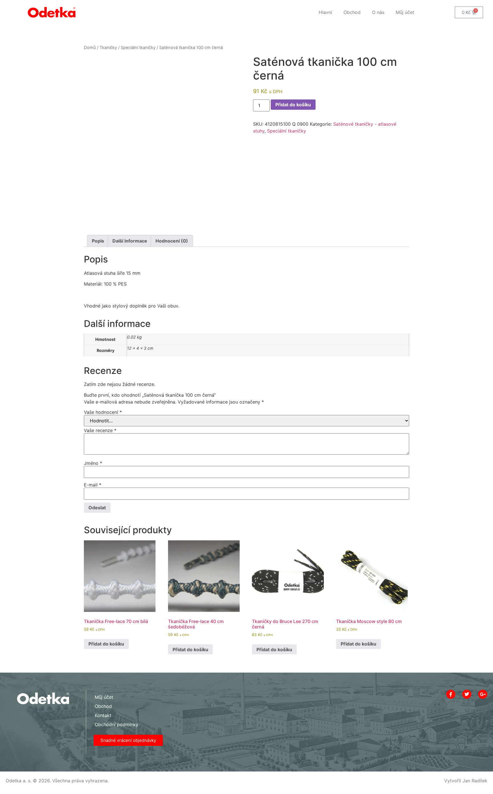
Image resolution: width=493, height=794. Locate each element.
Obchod (352, 12)
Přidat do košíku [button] (106, 644)
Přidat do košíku (293, 104)
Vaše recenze (100, 430)
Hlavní (325, 12)
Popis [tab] (98, 241)
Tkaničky (108, 47)
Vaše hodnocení (103, 412)
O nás (378, 12)
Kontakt (103, 715)
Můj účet (405, 12)
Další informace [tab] (129, 241)
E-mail (92, 484)
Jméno (93, 463)
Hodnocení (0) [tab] (171, 241)
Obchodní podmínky (116, 724)
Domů (90, 47)
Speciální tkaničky (138, 47)
